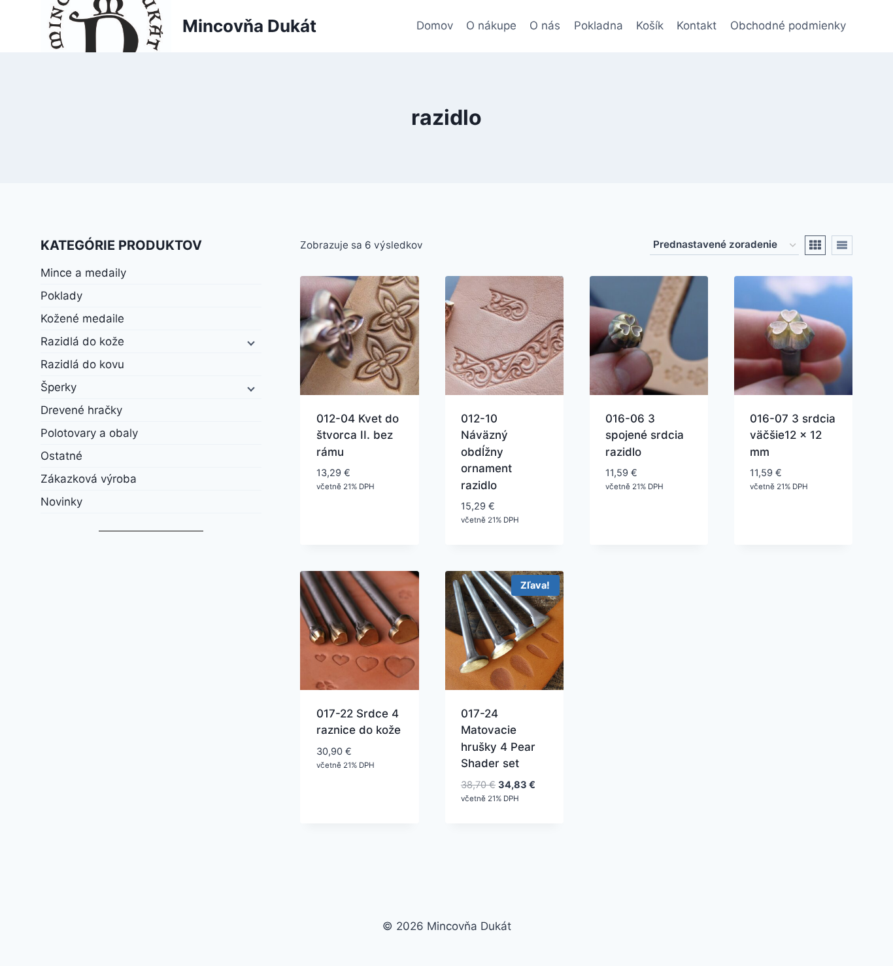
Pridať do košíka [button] (342, 515)
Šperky (58, 387)
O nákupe (491, 25)
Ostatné (61, 455)
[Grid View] (815, 245)
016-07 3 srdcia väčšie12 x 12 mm (792, 435)
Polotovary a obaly (89, 433)
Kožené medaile (82, 318)
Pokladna (598, 25)
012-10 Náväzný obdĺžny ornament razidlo (486, 452)
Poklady (61, 295)
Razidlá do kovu (82, 364)
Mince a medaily (83, 272)
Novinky (61, 501)
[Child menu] (249, 342)
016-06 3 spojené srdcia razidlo (644, 435)
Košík (650, 25)
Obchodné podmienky (788, 25)
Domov (434, 25)
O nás (545, 25)
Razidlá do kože (82, 341)
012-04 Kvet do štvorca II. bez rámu (357, 435)
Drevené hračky (81, 410)
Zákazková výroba (89, 478)
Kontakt (696, 25)
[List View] (842, 245)
